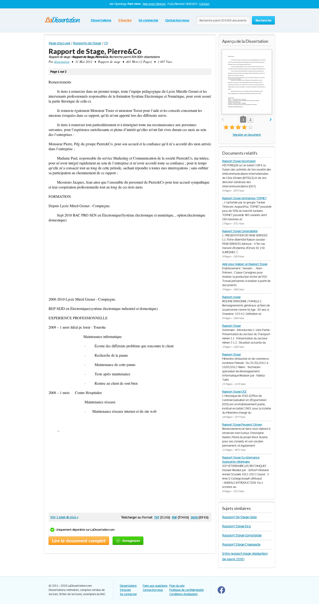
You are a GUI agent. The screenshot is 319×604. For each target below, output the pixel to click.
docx (194, 517)
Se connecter (148, 20)
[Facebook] (221, 593)
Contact (204, 4)
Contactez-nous (177, 20)
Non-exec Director (154, 4)
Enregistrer (131, 540)
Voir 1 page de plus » (64, 517)
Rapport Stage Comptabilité (240, 231)
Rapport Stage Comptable (242, 535)
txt (157, 517)
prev (223, 119)
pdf (174, 517)
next (271, 119)
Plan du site (176, 586)
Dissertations (101, 20)
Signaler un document (247, 135)
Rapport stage (231, 297)
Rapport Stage (231, 326)
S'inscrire (124, 20)
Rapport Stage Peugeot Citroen (242, 424)
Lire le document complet (79, 541)
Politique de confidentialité (186, 590)
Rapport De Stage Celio (239, 517)
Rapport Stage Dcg (236, 526)
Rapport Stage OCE (234, 392)
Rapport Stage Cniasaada (241, 544)
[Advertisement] (130, 259)
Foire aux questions (155, 586)
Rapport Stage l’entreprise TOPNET (244, 198)
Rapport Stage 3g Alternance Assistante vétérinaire (240, 459)
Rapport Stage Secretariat (238, 161)
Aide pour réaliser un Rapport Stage (244, 264)
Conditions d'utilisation (183, 594)
